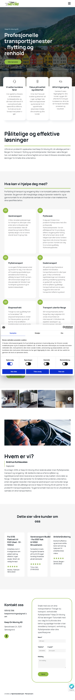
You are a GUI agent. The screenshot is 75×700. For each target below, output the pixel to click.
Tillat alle (61, 371)
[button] (12, 61)
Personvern (29, 694)
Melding (40, 657)
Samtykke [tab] (13, 333)
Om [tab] (62, 333)
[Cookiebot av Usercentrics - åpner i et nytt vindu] (64, 327)
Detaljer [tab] (37, 333)
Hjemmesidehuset (17, 694)
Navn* (40, 637)
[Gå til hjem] (14, 3)
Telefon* (41, 647)
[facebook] (6, 636)
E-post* (50, 647)
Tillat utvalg (38, 371)
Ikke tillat (14, 371)
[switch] (28, 363)
